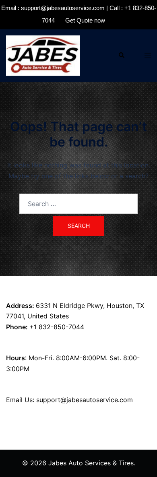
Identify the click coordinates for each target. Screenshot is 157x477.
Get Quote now (85, 20)
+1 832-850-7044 (56, 327)
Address (19, 305)
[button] (121, 55)
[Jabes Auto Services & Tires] (43, 55)
